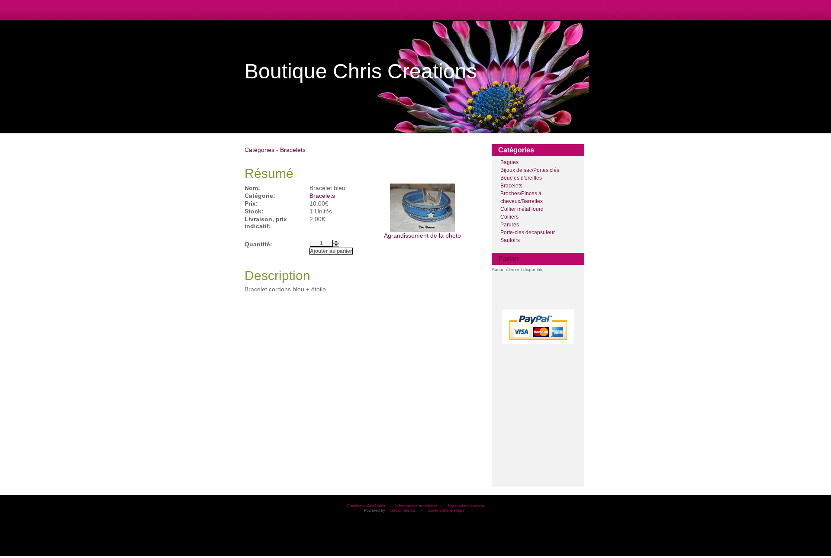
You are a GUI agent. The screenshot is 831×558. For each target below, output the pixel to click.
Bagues (509, 162)
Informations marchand (416, 506)
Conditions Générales (366, 506)
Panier (508, 258)
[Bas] (336, 245)
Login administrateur (466, 506)
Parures (509, 225)
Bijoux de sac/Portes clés (529, 170)
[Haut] (336, 241)
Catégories (259, 149)
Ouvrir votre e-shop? (446, 510)
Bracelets (511, 186)
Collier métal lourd (522, 209)
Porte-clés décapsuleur (527, 232)
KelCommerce (403, 510)
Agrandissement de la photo (422, 235)
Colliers (509, 217)
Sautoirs (510, 240)
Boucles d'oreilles (521, 178)
